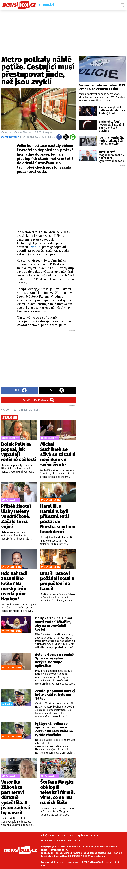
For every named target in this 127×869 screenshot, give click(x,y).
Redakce (60, 835)
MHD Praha (26, 410)
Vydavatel (83, 835)
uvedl (33, 247)
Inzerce (94, 835)
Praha (37, 410)
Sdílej (16, 390)
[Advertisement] (54, 203)
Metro (16, 410)
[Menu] (122, 5)
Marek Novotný (10, 136)
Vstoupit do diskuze (35, 399)
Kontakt (72, 835)
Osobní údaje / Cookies (53, 840)
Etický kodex (47, 835)
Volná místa (74, 840)
